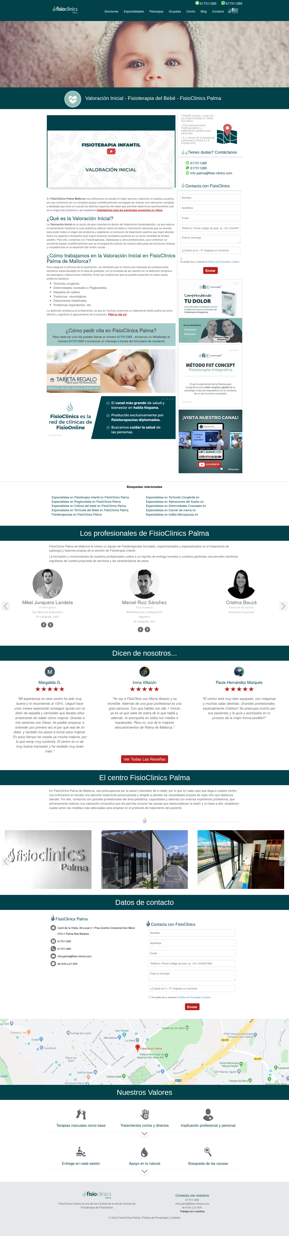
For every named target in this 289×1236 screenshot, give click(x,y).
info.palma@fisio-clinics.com (211, 172)
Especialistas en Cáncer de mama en (171, 510)
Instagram (147, 630)
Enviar (210, 270)
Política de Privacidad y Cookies (223, 262)
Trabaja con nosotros (192, 1211)
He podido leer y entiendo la (209, 262)
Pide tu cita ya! (117, 314)
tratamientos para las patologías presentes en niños (129, 210)
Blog (204, 11)
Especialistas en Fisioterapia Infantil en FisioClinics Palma (90, 497)
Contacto (218, 11)
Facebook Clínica (51, 625)
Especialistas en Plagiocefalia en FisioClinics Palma (86, 501)
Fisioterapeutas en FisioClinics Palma (77, 514)
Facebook (44, 625)
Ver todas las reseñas (145, 759)
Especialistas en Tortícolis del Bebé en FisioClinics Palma (90, 510)
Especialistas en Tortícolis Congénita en (172, 497)
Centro (190, 11)
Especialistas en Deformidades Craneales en (176, 505)
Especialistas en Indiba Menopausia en (172, 514)
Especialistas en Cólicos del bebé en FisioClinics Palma (89, 505)
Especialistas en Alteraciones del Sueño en (175, 501)
